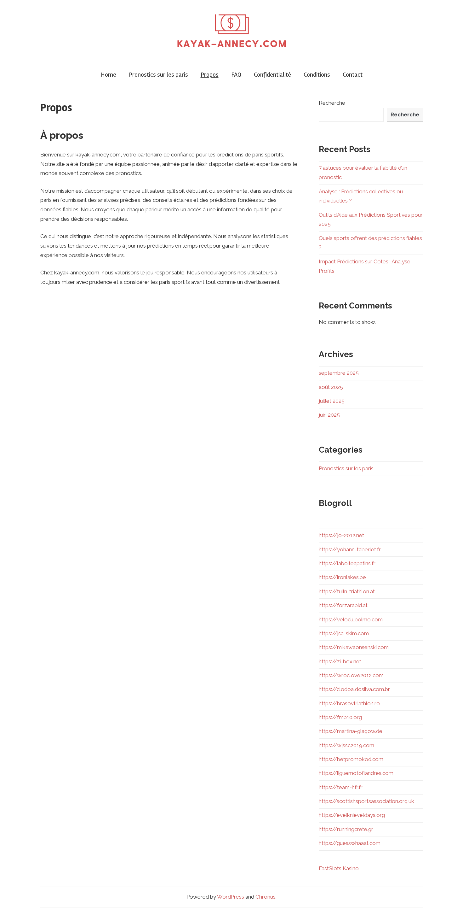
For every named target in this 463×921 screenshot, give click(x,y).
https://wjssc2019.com (346, 745)
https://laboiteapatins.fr (347, 563)
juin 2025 (329, 415)
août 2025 (331, 387)
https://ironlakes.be (342, 577)
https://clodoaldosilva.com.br (354, 689)
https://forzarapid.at (343, 605)
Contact (353, 75)
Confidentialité (272, 75)
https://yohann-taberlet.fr (350, 549)
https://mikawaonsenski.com (354, 647)
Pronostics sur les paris (158, 75)
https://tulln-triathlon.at (347, 591)
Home (108, 75)
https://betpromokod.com (351, 759)
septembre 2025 (339, 373)
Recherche (332, 103)
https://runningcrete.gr (346, 829)
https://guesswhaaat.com (349, 843)
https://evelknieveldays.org (352, 815)
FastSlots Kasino (339, 868)
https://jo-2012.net (341, 535)
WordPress (230, 897)
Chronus (265, 897)
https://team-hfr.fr (341, 787)
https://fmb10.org (340, 717)
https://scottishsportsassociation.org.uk (366, 801)
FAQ (236, 75)
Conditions (317, 75)
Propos (210, 75)
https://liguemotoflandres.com (356, 773)
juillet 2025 (332, 401)
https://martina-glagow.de (350, 731)
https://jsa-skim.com (344, 633)
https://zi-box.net (340, 661)
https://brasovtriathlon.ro (349, 703)
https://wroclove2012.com (351, 675)
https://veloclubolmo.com (351, 619)
